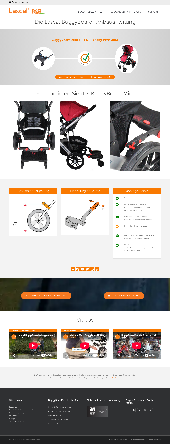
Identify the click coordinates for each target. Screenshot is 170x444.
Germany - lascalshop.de (58, 420)
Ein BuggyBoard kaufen (126, 295)
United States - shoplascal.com (60, 407)
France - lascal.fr (54, 415)
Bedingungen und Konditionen (117, 440)
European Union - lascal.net (59, 424)
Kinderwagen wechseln (101, 77)
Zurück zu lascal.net (19, 2)
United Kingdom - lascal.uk (59, 411)
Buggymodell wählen (90, 12)
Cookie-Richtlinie (154, 440)
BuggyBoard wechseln (71, 77)
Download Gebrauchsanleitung (48, 295)
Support (153, 12)
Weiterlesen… (117, 378)
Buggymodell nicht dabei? (126, 12)
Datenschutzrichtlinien (138, 440)
